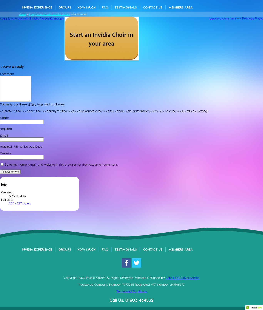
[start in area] (101, 59)
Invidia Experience (37, 7)
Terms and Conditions (131, 291)
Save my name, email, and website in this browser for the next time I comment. (61, 164)
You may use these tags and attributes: (32, 104)
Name (4, 118)
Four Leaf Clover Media (182, 278)
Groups (65, 7)
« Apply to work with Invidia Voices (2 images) (32, 18)
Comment (7, 74)
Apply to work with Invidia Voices (49, 14)
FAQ (105, 7)
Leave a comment (223, 18)
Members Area (181, 7)
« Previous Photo (251, 18)
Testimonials (126, 7)
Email (4, 135)
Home (22, 14)
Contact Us (152, 7)
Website (5, 153)
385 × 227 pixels (20, 203)
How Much (86, 7)
